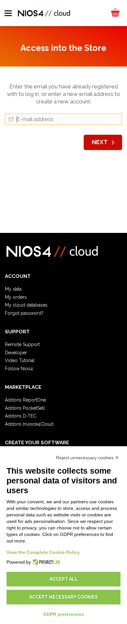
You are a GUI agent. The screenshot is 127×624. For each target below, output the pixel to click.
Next (104, 142)
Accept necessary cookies (63, 597)
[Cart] (115, 13)
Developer (16, 352)
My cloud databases (26, 305)
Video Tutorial (20, 360)
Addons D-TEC (20, 416)
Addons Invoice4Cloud (29, 424)
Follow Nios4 (19, 368)
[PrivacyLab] (45, 562)
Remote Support (22, 344)
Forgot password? (24, 313)
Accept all (63, 579)
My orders (16, 297)
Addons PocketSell (25, 408)
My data (13, 289)
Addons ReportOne (25, 400)
